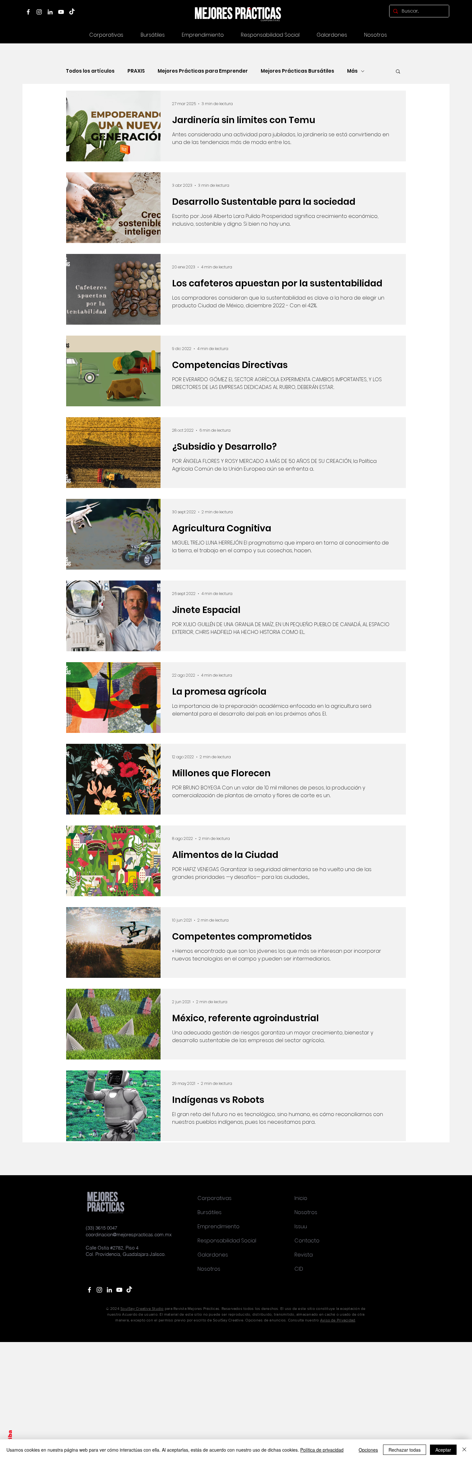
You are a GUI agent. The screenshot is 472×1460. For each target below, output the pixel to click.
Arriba (10, 1439)
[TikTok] (71, 11)
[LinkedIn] (50, 11)
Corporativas (214, 1198)
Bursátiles (209, 1212)
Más (352, 71)
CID (298, 1269)
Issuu (300, 1226)
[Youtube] (119, 1289)
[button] (331, 34)
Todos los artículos (90, 71)
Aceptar (443, 1449)
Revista (303, 1254)
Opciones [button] (368, 1449)
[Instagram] (39, 11)
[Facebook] (28, 11)
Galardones (212, 1254)
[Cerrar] (464, 1450)
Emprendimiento (218, 1226)
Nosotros (208, 1269)
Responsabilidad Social (226, 1240)
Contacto (306, 1240)
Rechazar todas (405, 1449)
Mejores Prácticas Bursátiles (297, 71)
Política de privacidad (322, 1449)
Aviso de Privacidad (337, 1320)
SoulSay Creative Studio (142, 1308)
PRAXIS (136, 71)
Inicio (300, 1198)
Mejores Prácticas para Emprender (203, 71)
